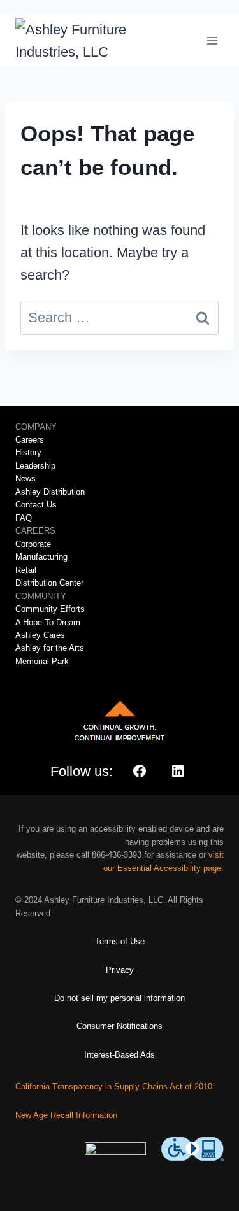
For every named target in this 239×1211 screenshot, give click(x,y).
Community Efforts (50, 609)
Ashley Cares (40, 635)
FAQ (23, 518)
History (28, 452)
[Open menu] (212, 40)
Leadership (35, 466)
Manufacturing (41, 557)
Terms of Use (120, 941)
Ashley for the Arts (49, 648)
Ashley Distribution (50, 492)
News (25, 478)
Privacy (120, 970)
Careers (29, 439)
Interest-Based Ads (119, 1054)
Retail (25, 570)
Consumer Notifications (119, 1026)
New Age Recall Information (66, 1115)
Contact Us (36, 504)
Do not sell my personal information (119, 998)
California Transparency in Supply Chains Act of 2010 (113, 1086)
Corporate (33, 544)
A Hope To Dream (47, 622)
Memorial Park (42, 661)
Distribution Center (49, 583)
